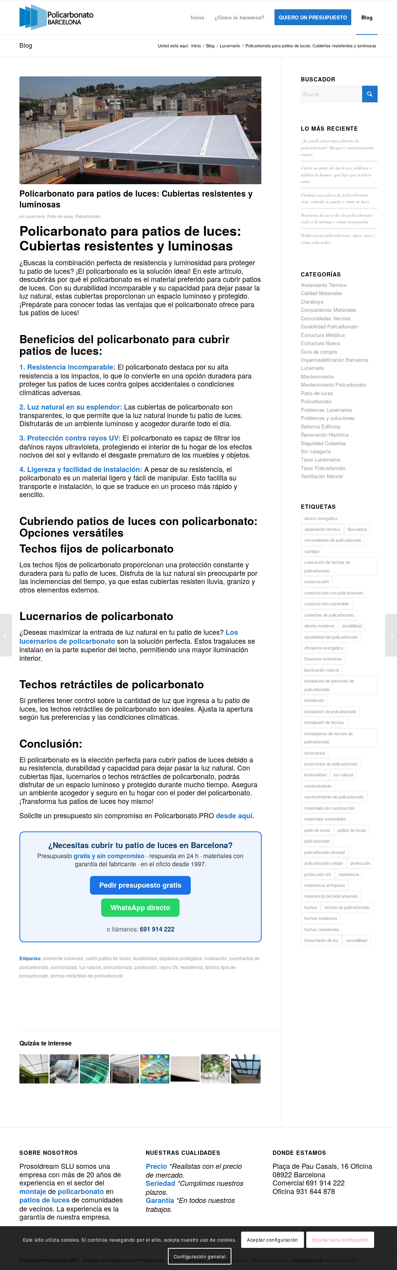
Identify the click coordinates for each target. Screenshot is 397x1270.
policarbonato (118, 967)
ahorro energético (321, 518)
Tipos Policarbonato (323, 468)
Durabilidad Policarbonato (329, 326)
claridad (311, 551)
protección (146, 967)
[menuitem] (197, 17)
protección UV (317, 874)
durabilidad (145, 958)
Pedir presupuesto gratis (140, 885)
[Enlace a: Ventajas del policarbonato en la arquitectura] (124, 1068)
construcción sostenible (326, 603)
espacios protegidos (180, 958)
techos (310, 907)
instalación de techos (324, 722)
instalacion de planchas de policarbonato (329, 684)
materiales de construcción (329, 808)
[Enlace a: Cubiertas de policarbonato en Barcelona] (94, 1068)
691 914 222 (157, 928)
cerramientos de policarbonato (332, 540)
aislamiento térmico (322, 529)
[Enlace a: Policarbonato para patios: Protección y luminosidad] (245, 1068)
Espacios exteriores (323, 658)
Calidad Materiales (321, 293)
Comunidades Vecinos (326, 318)
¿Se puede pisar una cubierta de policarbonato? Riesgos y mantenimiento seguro (337, 147)
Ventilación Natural (322, 476)
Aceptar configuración (272, 1239)
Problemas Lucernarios (326, 409)
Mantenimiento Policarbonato (333, 384)
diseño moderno (319, 625)
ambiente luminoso (63, 958)
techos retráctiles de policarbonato (87, 976)
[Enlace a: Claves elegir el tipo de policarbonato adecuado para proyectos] (64, 1068)
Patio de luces (60, 216)
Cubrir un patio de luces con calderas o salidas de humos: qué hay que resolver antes (336, 174)
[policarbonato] (56, 17)
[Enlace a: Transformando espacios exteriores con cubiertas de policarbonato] (215, 1068)
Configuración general (200, 1256)
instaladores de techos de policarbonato (328, 737)
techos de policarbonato (347, 907)
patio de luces (317, 830)
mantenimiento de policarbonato (334, 796)
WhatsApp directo (140, 907)
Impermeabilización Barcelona (334, 359)
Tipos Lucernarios (321, 459)
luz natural (90, 967)
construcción (316, 581)
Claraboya (312, 301)
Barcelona (357, 529)
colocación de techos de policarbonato (327, 566)
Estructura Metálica (323, 335)
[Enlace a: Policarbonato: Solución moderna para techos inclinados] (154, 1068)
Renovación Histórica (325, 434)
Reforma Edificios (321, 426)
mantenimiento (317, 786)
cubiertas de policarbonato (329, 615)
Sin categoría (316, 451)
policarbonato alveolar (324, 852)
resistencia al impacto (324, 885)
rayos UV (168, 967)
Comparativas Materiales (329, 309)
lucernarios (314, 753)
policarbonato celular (323, 863)
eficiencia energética (323, 648)
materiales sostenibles (325, 819)
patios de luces (352, 830)
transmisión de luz (321, 940)
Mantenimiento (317, 376)
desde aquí (234, 815)
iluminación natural (321, 670)
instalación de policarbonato (330, 711)
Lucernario (35, 216)
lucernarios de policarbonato (330, 763)
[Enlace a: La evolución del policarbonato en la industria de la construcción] (185, 1068)
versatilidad (356, 940)
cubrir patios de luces (108, 958)
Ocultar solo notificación (340, 1239)
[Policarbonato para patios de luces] (140, 130)
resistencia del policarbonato (331, 896)
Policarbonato (87, 216)
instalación (215, 958)
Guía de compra (319, 351)
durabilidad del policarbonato (330, 637)
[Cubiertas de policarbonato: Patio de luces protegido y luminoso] (6, 635)
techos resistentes (321, 929)
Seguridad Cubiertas (323, 443)
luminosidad (64, 967)
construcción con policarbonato (333, 592)
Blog (25, 45)
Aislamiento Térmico (324, 285)
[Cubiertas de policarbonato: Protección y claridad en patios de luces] (391, 635)
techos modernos (320, 918)
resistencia (191, 967)
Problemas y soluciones (328, 418)
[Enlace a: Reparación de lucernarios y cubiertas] (33, 1068)
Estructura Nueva (320, 343)
